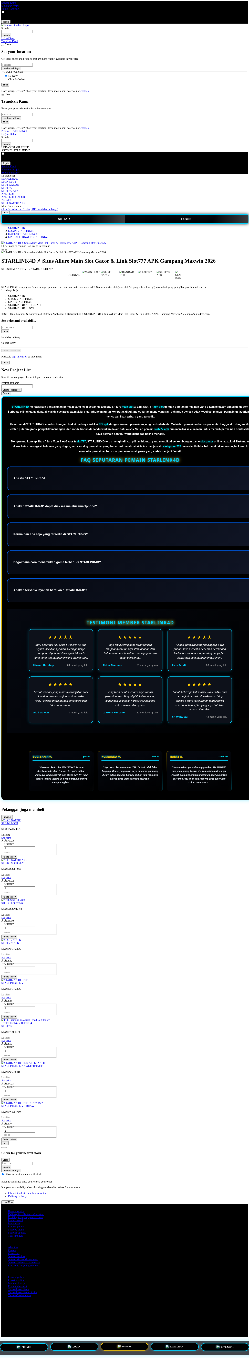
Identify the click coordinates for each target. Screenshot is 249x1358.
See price (6, 837)
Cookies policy (16, 1280)
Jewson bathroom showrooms (24, 1262)
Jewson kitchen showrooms (23, 1259)
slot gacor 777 (172, 446)
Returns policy (16, 1226)
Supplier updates (17, 1232)
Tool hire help (15, 1235)
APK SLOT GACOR (13, 197)
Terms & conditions (18, 1289)
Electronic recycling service (23, 1265)
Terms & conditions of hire (22, 1292)
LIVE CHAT (227, 1346)
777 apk (104, 424)
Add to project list (11, 350)
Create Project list (11, 390)
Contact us (13, 1253)
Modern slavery (16, 1283)
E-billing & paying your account (25, 1217)
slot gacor (206, 441)
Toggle (6, 22)
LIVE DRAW (177, 1346)
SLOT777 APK (9, 190)
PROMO (26, 1347)
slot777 (81, 441)
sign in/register (19, 356)
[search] (17, 31)
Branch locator (16, 1211)
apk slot (158, 406)
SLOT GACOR (10, 184)
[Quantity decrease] (8, 852)
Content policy (16, 1277)
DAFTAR (63, 219)
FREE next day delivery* (44, 209)
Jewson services (16, 1256)
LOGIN (186, 219)
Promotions (14, 1223)
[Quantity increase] (5, 852)
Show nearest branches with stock (23, 1174)
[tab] (2, 1147)
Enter (5, 331)
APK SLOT (8, 193)
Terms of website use (19, 1295)
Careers (12, 1250)
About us (13, 1247)
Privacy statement (17, 1286)
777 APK (6, 200)
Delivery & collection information (26, 1214)
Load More (8, 1202)
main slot (127, 406)
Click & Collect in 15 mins (15, 209)
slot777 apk (161, 429)
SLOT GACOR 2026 (13, 203)
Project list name (10, 382)
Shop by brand (16, 1229)
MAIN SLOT (8, 181)
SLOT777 (6, 187)
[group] (3, 1174)
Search (5, 28)
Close (5, 212)
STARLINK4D (9, 178)
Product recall (15, 1220)
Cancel (6, 393)
